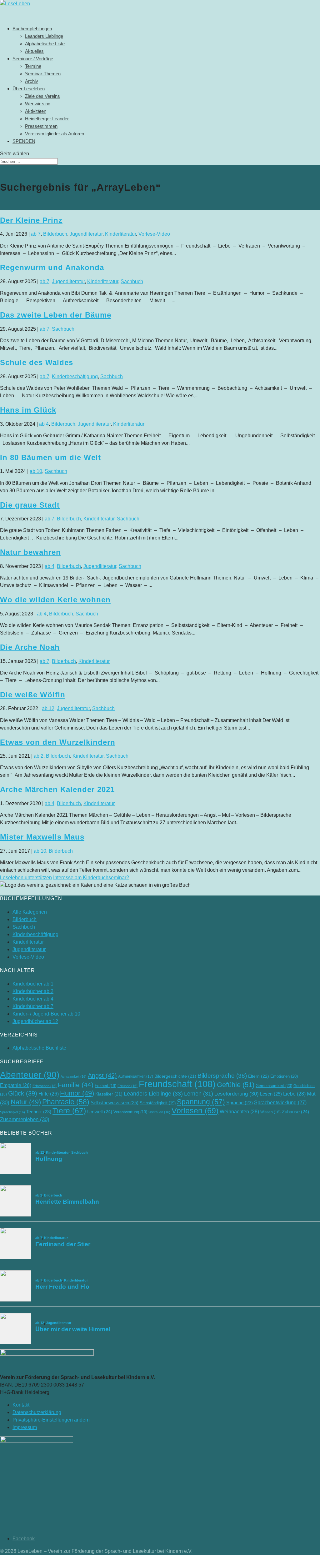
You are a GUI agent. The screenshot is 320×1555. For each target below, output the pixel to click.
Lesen (271, 1093)
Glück (22, 1093)
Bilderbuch (55, 234)
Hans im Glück (28, 410)
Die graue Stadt (30, 505)
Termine (33, 66)
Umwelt (99, 1111)
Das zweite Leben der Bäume (55, 315)
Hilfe (48, 1093)
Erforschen (44, 1086)
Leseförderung (236, 1094)
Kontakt (20, 1404)
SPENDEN (23, 141)
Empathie (15, 1085)
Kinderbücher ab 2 (32, 991)
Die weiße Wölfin (32, 694)
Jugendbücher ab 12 (35, 1021)
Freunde (128, 1086)
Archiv (31, 81)
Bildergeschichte (175, 1076)
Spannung (201, 1102)
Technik (38, 1111)
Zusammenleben (24, 1119)
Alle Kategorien (29, 912)
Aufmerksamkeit (135, 1076)
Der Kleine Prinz (31, 220)
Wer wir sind (37, 103)
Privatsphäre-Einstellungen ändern (51, 1419)
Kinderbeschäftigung (75, 376)
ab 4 (44, 424)
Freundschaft (177, 1084)
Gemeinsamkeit (274, 1085)
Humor (77, 1093)
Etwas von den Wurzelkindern (57, 742)
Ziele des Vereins (42, 96)
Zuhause (295, 1111)
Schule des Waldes (36, 362)
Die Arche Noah (30, 647)
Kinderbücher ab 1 (32, 983)
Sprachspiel (12, 1112)
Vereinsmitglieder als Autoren (54, 133)
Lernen (198, 1094)
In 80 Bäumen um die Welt (50, 457)
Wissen (270, 1112)
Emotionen (284, 1076)
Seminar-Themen (43, 73)
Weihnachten (239, 1111)
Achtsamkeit (74, 1076)
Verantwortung (130, 1112)
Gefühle (235, 1085)
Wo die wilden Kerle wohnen (55, 599)
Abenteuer (29, 1075)
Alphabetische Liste (45, 43)
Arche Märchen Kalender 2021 (57, 789)
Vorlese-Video (154, 234)
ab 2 (38, 756)
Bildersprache (222, 1075)
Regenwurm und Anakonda (52, 267)
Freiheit (105, 1085)
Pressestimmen (41, 126)
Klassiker (108, 1094)
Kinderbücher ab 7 (32, 1006)
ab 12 (48, 708)
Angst (102, 1075)
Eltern (258, 1076)
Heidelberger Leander (47, 118)
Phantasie (65, 1102)
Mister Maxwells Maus (42, 837)
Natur (26, 1102)
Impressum (24, 1427)
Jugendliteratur (86, 234)
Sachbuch (132, 281)
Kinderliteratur (120, 234)
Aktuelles (34, 51)
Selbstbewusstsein (114, 1102)
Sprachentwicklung (280, 1102)
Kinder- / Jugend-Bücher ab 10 (46, 1013)
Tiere (69, 1110)
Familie (75, 1084)
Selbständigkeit (158, 1103)
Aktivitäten (35, 111)
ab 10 (36, 471)
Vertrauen (159, 1112)
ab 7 (36, 234)
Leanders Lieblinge (44, 36)
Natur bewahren (30, 552)
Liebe (294, 1093)
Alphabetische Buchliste (39, 1048)
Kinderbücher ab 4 (32, 998)
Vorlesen (195, 1110)
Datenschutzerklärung (36, 1412)
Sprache (239, 1102)
